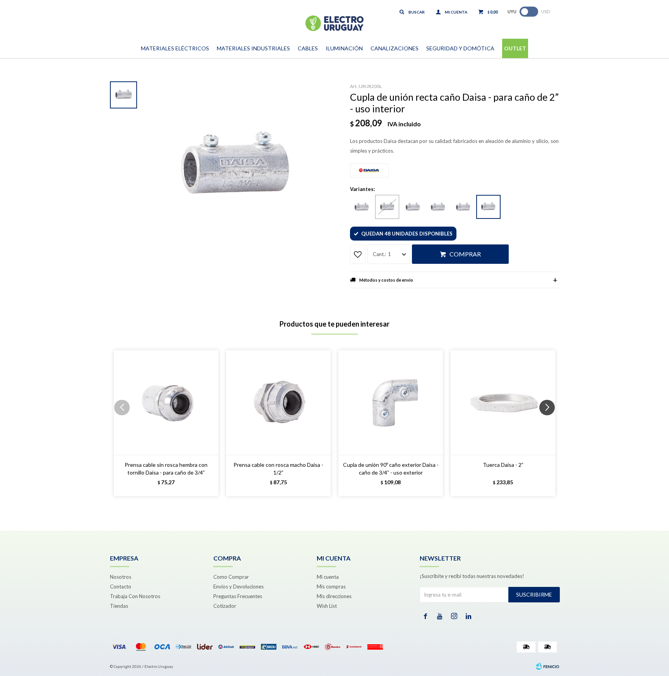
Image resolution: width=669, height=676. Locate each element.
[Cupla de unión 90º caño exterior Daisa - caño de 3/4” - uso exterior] (390, 402)
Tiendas (119, 606)
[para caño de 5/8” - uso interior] (361, 207)
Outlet (515, 48)
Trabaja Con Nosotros (135, 596)
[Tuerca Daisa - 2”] (503, 402)
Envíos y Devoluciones (238, 586)
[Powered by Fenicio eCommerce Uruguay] (547, 666)
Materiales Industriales (253, 48)
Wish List (327, 606)
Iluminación (344, 48)
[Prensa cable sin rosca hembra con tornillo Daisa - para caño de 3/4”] (166, 402)
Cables (308, 48)
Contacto (120, 586)
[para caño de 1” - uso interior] (412, 207)
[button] (550, 423)
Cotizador (224, 606)
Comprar (465, 254)
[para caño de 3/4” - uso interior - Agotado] (387, 206)
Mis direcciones (334, 596)
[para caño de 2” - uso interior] (488, 206)
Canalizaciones (395, 48)
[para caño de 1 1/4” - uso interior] (437, 207)
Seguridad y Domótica (460, 48)
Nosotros (120, 577)
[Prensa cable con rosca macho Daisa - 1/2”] (278, 402)
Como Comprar (231, 577)
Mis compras (331, 586)
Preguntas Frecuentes (237, 596)
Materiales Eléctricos (175, 48)
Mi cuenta (328, 577)
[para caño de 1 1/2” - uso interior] (463, 207)
